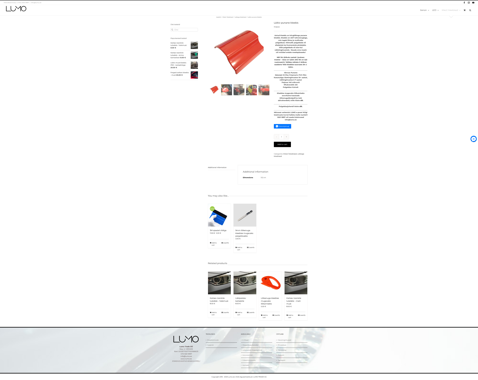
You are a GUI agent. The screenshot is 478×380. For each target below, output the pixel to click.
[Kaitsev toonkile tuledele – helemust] (219, 283)
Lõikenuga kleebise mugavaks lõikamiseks (270, 301)
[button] (470, 10)
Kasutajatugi (284, 126)
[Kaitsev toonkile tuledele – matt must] (296, 283)
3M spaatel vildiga (218, 230)
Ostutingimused (284, 340)
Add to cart (282, 144)
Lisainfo (226, 243)
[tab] (221, 167)
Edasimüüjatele (249, 360)
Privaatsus (282, 345)
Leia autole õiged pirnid (252, 350)
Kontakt (245, 365)
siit (301, 100)
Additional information (217, 167)
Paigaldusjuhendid (250, 345)
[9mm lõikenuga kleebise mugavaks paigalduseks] (245, 215)
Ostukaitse (282, 350)
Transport (281, 360)
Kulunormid (247, 355)
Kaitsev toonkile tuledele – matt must (293, 301)
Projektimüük (213, 340)
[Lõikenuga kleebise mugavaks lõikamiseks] (270, 283)
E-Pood (245, 340)
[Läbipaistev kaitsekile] (245, 283)
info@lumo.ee (36, 2)
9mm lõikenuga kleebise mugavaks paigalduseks (244, 233)
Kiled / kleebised (290, 154)
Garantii (210, 345)
